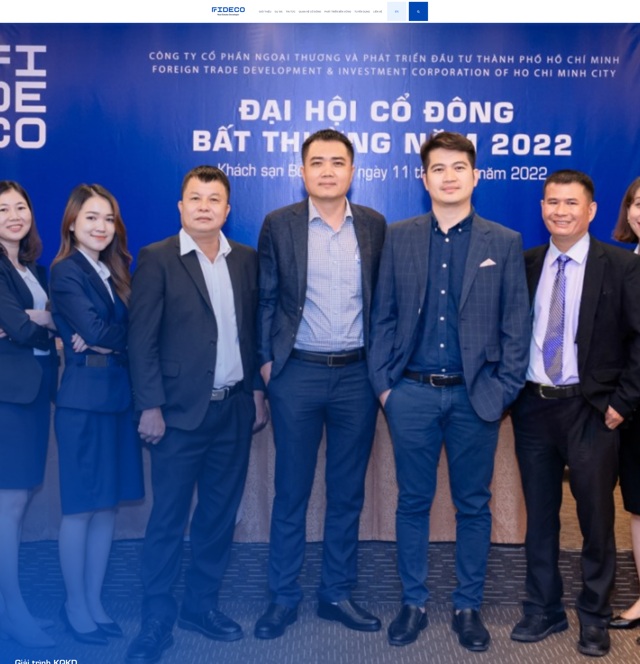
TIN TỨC (290, 11)
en (396, 11)
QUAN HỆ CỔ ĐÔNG (310, 11)
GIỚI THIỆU (265, 11)
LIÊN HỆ (377, 11)
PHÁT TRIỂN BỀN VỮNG (337, 11)
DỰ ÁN (278, 11)
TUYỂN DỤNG (362, 11)
